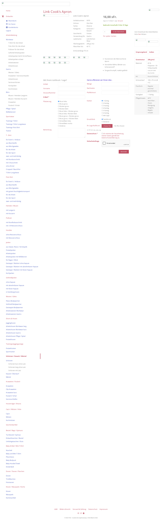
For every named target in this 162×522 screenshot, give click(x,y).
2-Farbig (106, 103)
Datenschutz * (92, 134)
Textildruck (107, 119)
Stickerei (106, 122)
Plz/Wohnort (91, 92)
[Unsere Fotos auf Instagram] (83, 514)
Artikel (45, 84)
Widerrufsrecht (65, 509)
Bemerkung (47, 130)
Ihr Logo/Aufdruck (93, 126)
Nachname (91, 88)
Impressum (104, 509)
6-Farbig (106, 113)
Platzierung (47, 101)
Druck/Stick (91, 119)
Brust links (63, 101)
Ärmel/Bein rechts (65, 123)
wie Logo (106, 115)
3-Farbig (106, 106)
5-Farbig (106, 111)
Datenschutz (92, 509)
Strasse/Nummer (49, 93)
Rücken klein (63, 109)
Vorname (46, 88)
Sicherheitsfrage (93, 141)
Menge (89, 84)
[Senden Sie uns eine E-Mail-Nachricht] (78, 514)
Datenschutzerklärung (109, 138)
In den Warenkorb (118, 32)
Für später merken (109, 36)
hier (139, 34)
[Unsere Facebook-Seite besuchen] (81, 514)
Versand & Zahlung (79, 509)
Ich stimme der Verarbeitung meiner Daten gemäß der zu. (113, 136)
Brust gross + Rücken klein (68, 119)
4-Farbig (106, 108)
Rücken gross (64, 106)
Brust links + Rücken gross (68, 111)
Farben (89, 101)
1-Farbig (106, 101)
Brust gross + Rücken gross (69, 116)
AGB (55, 509)
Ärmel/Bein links (65, 121)
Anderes (62, 126)
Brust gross (63, 104)
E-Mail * (46, 97)
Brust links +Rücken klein (68, 114)
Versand (120, 21)
